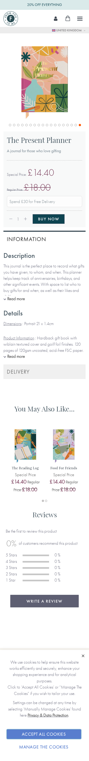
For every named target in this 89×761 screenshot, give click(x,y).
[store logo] (10, 18)
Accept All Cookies (44, 734)
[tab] (44, 238)
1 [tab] (43, 501)
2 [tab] (46, 501)
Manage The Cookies (43, 747)
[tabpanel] (25, 460)
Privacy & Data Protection (48, 715)
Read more (16, 299)
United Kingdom (68, 30)
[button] (10, 124)
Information (26, 239)
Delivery (18, 371)
